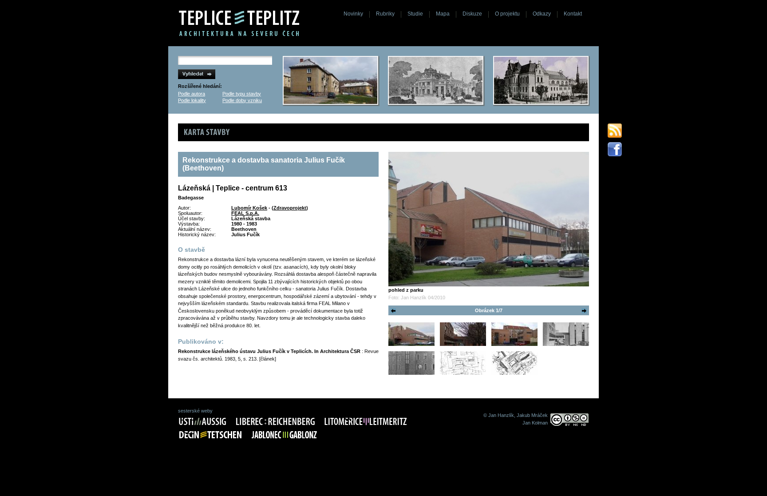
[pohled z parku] (488, 219)
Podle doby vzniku (242, 100)
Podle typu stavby (241, 93)
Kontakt (573, 14)
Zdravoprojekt (289, 207)
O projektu (507, 14)
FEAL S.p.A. (245, 213)
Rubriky (385, 14)
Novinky (353, 14)
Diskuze (472, 14)
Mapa (443, 14)
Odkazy (542, 14)
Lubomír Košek (249, 207)
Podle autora (191, 93)
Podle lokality (192, 100)
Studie (415, 14)
